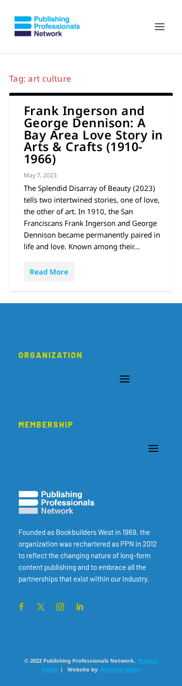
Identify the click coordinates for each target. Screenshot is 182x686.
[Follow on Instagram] (60, 607)
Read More (49, 271)
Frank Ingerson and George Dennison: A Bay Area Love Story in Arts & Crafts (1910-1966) (93, 134)
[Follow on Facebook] (21, 607)
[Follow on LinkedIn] (79, 607)
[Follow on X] (41, 607)
